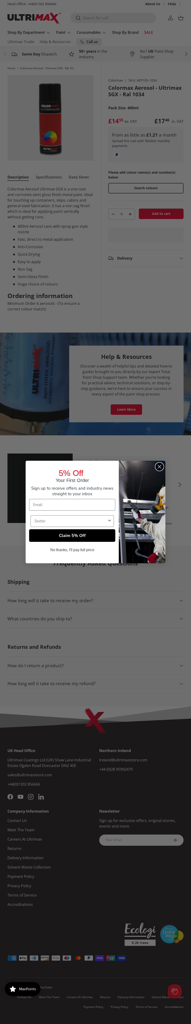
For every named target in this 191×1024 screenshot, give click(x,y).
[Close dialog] (159, 467)
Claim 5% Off (72, 535)
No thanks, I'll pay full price (72, 550)
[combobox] (70, 521)
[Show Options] (109, 521)
